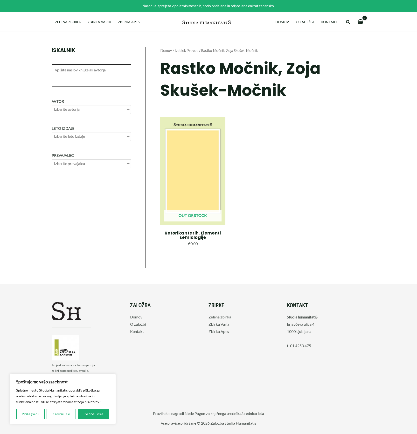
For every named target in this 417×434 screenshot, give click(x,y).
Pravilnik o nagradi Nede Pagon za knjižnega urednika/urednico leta (208, 413)
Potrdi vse (93, 414)
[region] (63, 399)
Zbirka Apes (129, 22)
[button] (348, 22)
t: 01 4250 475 (299, 345)
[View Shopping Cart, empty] (360, 22)
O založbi (305, 22)
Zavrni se (61, 414)
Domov (282, 22)
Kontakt (329, 22)
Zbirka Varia (99, 22)
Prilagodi (30, 414)
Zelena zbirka (68, 22)
